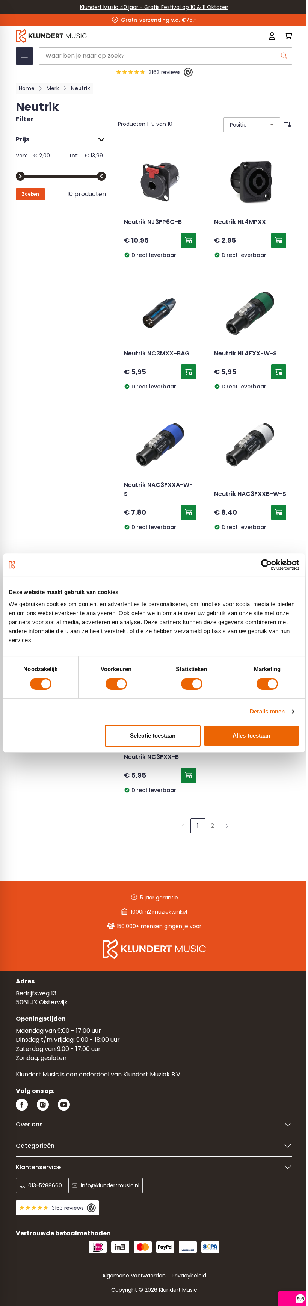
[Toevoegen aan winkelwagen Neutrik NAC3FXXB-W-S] (278, 512)
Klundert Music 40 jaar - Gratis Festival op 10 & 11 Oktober (154, 7)
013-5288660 (45, 1185)
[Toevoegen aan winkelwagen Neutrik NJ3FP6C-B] (188, 240)
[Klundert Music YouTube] (64, 1105)
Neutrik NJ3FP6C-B (153, 222)
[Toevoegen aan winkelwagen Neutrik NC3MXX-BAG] (188, 371)
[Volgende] (227, 825)
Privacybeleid (189, 1275)
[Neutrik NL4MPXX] (250, 182)
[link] (183, 825)
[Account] (272, 36)
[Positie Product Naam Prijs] (251, 124)
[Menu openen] (24, 55)
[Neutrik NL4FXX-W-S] (250, 313)
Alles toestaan (251, 735)
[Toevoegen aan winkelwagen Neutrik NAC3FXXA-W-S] (188, 512)
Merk (53, 88)
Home (27, 88)
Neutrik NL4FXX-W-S (245, 353)
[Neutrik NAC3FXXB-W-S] (250, 445)
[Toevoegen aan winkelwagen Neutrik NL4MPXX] (278, 240)
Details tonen (267, 711)
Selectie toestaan (152, 735)
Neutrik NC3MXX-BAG (157, 353)
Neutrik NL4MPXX (240, 222)
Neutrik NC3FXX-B (151, 757)
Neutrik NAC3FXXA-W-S (158, 490)
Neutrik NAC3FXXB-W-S (250, 494)
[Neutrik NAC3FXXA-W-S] (160, 445)
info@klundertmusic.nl (110, 1185)
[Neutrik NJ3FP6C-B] (160, 182)
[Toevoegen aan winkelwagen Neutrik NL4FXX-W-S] (278, 371)
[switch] (116, 684)
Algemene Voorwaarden (134, 1275)
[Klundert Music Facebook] (22, 1105)
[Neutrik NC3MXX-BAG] (160, 313)
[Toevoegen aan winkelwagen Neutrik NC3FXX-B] (188, 775)
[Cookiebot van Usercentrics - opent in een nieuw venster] (266, 564)
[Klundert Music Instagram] (43, 1105)
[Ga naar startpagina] (99, 36)
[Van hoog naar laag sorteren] (287, 123)
